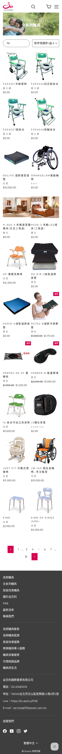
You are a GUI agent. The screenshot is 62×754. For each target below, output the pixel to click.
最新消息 (8, 610)
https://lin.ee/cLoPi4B (24, 701)
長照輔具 (8, 577)
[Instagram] (18, 730)
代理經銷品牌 (11, 661)
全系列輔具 (10, 583)
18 (26, 556)
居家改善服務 (11, 642)
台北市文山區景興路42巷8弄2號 (39, 694)
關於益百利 (10, 596)
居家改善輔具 (11, 590)
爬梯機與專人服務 (14, 648)
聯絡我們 (8, 616)
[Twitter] (25, 730)
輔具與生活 (10, 667)
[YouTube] (12, 730)
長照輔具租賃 (11, 635)
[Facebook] (5, 730)
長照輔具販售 (11, 629)
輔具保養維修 (11, 655)
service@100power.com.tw (29, 707)
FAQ (5, 603)
